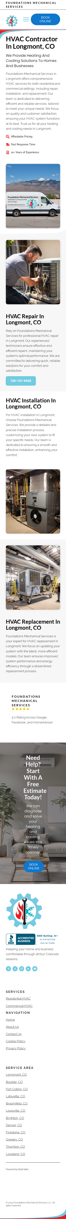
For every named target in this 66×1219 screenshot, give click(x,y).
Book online (45, 19)
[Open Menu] (26, 19)
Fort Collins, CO (17, 1089)
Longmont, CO (16, 1074)
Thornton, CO (15, 1146)
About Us (12, 1027)
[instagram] (21, 968)
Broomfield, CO (16, 1103)
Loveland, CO (15, 1154)
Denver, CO (14, 1125)
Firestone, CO (15, 1132)
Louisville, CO (15, 1110)
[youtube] (34, 968)
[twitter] (15, 968)
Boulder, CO (14, 1082)
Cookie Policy (15, 1041)
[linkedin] (28, 968)
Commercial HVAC (19, 1006)
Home (10, 1019)
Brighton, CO (15, 1118)
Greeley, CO (14, 1139)
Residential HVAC (18, 998)
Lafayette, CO (15, 1096)
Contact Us (13, 1034)
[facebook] (8, 968)
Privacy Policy (16, 1048)
